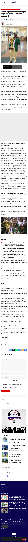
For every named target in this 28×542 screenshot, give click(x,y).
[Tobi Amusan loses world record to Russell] (4, 510)
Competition (12, 505)
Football (12, 442)
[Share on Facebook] (4, 20)
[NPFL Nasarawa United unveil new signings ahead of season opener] (5, 439)
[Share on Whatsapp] (8, 20)
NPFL (18, 442)
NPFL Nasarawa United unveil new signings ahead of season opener (17, 439)
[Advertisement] (14, 127)
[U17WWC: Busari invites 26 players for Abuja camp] (5, 460)
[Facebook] (8, 471)
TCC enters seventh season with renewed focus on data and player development (17, 447)
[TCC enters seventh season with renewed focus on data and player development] (5, 447)
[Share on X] (6, 20)
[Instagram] (8, 476)
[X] (20, 471)
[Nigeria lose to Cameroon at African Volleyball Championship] (4, 504)
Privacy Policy (16, 538)
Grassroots (19, 450)
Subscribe (5, 526)
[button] (24, 539)
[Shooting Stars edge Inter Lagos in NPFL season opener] (5, 454)
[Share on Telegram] (10, 20)
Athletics (11, 511)
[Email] (12, 20)
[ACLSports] (14, 2)
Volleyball (20, 505)
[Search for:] (12, 396)
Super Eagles (22, 499)
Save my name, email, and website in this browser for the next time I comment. (14, 381)
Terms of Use (5, 539)
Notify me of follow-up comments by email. (12, 384)
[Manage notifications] (25, 539)
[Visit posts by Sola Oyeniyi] (2, 23)
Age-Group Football (14, 462)
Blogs (11, 450)
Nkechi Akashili (5, 344)
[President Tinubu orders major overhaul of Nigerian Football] (4, 497)
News (15, 442)
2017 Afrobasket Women (13, 343)
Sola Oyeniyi (7, 22)
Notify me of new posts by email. (10, 387)
